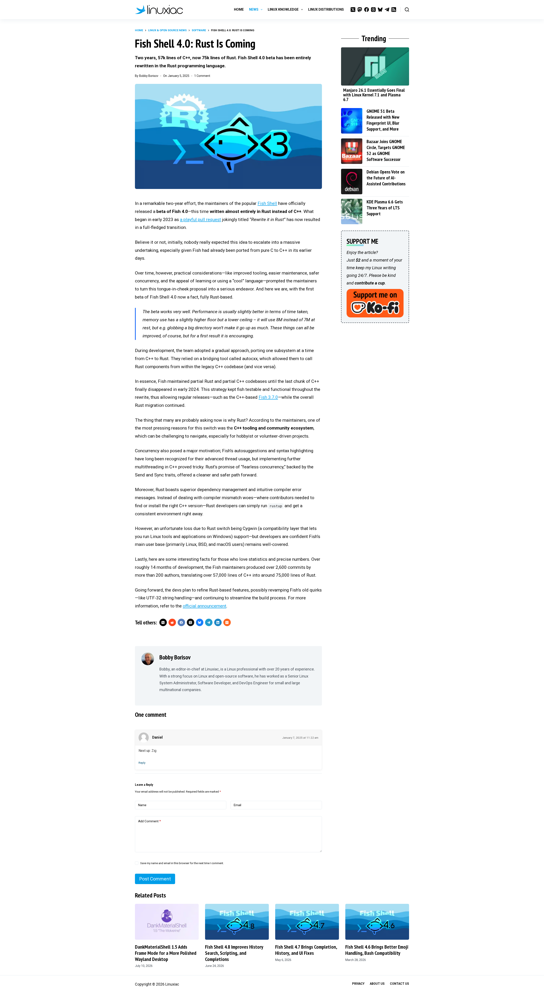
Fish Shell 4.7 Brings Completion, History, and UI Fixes (306, 950)
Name (142, 805)
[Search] (407, 9)
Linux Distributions (326, 9)
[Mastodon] (359, 9)
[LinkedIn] (218, 622)
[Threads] (373, 9)
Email (237, 805)
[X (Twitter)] (353, 9)
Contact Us (399, 983)
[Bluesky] (380, 9)
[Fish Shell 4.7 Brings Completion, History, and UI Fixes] (307, 922)
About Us (377, 983)
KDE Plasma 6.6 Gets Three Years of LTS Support (385, 208)
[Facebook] (366, 9)
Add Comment (149, 821)
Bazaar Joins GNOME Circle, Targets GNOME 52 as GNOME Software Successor (386, 150)
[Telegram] (387, 9)
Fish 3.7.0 (268, 397)
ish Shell (267, 203)
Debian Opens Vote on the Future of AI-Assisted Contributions (386, 178)
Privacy (358, 983)
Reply (142, 762)
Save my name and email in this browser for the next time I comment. (182, 863)
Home (239, 9)
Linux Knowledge (283, 9)
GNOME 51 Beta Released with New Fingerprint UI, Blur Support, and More (383, 120)
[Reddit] (172, 622)
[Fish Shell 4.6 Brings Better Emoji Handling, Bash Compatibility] (377, 922)
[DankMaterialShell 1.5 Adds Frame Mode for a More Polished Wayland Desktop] (167, 922)
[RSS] (393, 9)
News (253, 9)
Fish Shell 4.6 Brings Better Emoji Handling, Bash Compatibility (376, 950)
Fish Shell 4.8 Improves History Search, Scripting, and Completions (234, 953)
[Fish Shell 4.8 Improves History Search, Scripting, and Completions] (237, 922)
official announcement (204, 605)
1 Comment (202, 75)
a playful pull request (200, 219)
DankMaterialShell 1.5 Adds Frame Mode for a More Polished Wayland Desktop (165, 953)
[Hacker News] (227, 622)
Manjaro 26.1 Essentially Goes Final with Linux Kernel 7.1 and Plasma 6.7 (374, 94)
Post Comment (155, 879)
